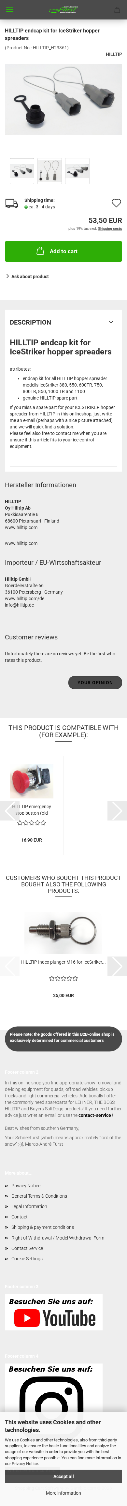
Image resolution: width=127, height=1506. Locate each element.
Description (30, 322)
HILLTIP (114, 54)
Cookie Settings (27, 1258)
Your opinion (95, 682)
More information (63, 1493)
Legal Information (29, 1206)
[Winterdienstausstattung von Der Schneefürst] (63, 9)
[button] (10, 811)
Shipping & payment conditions (42, 1227)
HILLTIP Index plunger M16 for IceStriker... (63, 962)
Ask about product (30, 276)
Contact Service (27, 1248)
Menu (10, 9)
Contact (19, 1216)
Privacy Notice (25, 1463)
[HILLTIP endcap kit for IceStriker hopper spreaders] (63, 99)
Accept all (63, 1476)
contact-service (94, 1115)
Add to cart (64, 251)
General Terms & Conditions (39, 1196)
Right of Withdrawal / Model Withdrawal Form (57, 1238)
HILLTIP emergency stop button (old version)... (31, 809)
